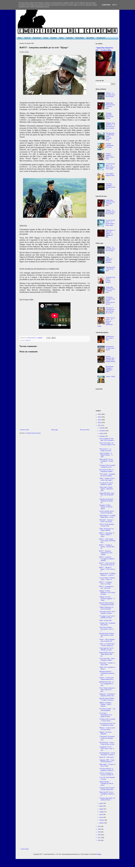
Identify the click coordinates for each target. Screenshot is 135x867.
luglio (101, 806)
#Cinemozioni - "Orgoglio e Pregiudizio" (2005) (110, 369)
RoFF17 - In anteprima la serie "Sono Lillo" (106, 587)
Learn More (106, 5)
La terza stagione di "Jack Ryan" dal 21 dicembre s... (107, 439)
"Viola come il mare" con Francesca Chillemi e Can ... (107, 444)
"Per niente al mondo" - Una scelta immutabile (107, 709)
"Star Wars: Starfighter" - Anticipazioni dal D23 (110, 186)
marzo (101, 817)
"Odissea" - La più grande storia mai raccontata (110, 94)
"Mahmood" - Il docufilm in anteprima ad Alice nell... (107, 694)
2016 (99, 840)
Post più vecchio (84, 429)
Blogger (99, 854)
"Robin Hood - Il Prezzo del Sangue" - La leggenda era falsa (110, 234)
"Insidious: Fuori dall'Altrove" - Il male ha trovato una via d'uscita (110, 125)
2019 (99, 832)
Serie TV (27, 38)
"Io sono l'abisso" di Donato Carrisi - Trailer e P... (107, 578)
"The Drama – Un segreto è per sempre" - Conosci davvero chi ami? (110, 301)
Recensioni (37, 38)
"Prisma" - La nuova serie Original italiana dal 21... (107, 678)
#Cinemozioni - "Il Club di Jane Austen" (110, 348)
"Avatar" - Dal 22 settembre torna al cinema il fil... (107, 640)
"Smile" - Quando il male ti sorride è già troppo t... (107, 479)
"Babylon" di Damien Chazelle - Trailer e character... (105, 704)
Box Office (90, 38)
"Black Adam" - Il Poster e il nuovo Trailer (107, 765)
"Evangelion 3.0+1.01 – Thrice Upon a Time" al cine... (106, 748)
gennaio (102, 823)
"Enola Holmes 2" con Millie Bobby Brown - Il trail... (107, 516)
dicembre (102, 428)
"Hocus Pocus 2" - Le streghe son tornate (105, 449)
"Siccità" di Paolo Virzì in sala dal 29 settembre (106, 512)
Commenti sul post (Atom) (33, 433)
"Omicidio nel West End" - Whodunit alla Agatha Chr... (106, 500)
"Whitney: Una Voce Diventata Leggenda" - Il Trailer (107, 598)
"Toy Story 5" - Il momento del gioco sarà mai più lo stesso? (110, 310)
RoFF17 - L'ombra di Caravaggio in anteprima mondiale (106, 558)
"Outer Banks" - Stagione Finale (110, 174)
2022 (99, 425)
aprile (101, 814)
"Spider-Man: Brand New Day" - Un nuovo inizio (110, 105)
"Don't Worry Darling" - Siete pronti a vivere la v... (106, 629)
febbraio (102, 820)
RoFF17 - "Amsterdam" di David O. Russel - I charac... (106, 534)
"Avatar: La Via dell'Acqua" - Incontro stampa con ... (107, 644)
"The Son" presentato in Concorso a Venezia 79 (106, 773)
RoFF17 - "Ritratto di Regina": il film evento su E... (107, 569)
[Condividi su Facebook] (53, 338)
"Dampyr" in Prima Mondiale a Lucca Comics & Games (107, 592)
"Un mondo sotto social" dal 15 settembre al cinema (107, 724)
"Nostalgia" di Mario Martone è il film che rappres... (105, 506)
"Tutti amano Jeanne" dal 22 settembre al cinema (107, 612)
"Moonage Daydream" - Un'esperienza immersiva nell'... (107, 673)
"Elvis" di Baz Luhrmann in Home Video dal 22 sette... (107, 689)
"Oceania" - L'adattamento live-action (109, 145)
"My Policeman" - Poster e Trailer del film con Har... (107, 743)
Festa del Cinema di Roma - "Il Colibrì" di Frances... (107, 699)
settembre (102, 436)
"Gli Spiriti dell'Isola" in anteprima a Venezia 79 (106, 769)
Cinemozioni (101, 38)
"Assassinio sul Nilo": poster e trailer (110, 338)
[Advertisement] (55, 412)
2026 (99, 414)
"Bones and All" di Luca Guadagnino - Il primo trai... (106, 461)
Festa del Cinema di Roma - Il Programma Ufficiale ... (107, 603)
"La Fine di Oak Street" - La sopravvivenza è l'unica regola (110, 166)
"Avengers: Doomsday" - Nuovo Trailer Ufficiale (110, 115)
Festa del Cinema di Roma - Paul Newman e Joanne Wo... (107, 635)
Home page (54, 429)
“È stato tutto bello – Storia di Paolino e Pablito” (107, 659)
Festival (53, 38)
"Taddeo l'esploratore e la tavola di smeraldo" (106, 608)
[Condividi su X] (51, 338)
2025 (99, 417)
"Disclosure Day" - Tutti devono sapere (110, 269)
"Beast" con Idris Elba (105, 620)
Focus (46, 38)
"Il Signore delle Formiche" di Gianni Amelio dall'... (107, 788)
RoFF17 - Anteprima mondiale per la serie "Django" (105, 552)
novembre (102, 430)
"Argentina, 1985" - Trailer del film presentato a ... (107, 760)
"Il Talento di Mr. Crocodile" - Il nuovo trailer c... (107, 720)
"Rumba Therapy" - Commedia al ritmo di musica (106, 783)
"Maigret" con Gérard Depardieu (105, 733)
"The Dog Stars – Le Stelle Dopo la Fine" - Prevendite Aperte (110, 137)
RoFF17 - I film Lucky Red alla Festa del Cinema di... (107, 564)
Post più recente (24, 429)
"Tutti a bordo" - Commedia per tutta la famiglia (107, 474)
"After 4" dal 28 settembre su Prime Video (106, 525)
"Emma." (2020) (110, 376)
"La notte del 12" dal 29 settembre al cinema (106, 483)
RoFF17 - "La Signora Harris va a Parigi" (105, 583)
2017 (99, 837)
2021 (99, 826)
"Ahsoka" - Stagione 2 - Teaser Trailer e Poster (110, 156)
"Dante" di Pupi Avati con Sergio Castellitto (106, 529)
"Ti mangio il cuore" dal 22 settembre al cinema (107, 616)
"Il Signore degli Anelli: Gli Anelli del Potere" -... (107, 799)
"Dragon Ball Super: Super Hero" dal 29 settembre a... (106, 494)
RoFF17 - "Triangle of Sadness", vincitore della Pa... (106, 546)
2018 (99, 834)
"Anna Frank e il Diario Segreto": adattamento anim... (106, 488)
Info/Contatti (25, 849)
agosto (101, 803)
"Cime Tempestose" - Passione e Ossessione (109, 260)
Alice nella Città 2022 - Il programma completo (106, 470)
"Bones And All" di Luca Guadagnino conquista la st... (106, 793)
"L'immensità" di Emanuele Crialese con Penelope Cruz (107, 738)
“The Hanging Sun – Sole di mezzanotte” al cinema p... (107, 753)
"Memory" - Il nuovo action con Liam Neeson (107, 728)
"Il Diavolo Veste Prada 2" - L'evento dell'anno (110, 280)
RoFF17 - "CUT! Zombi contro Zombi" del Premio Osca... (107, 540)
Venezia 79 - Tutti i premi (106, 757)
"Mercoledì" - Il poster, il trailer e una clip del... (106, 520)
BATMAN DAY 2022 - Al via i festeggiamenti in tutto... (106, 683)
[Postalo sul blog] (49, 338)
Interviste (69, 38)
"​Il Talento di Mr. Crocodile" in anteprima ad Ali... (107, 466)
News (20, 38)
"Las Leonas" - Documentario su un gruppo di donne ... (105, 714)
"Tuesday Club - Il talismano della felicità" (107, 623)
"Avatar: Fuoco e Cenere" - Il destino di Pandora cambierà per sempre (106, 322)
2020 (99, 829)
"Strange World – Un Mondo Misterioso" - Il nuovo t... (107, 574)
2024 (99, 420)
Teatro (61, 38)
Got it (114, 5)
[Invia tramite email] (47, 338)
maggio (102, 811)
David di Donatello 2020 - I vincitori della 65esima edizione (110, 359)
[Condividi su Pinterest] (55, 338)
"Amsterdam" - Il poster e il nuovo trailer (107, 663)
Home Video (80, 38)
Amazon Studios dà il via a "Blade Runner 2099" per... (106, 654)
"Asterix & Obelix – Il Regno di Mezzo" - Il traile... (105, 455)
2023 (99, 422)
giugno (102, 809)
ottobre (102, 433)
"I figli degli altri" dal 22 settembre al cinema (106, 649)
